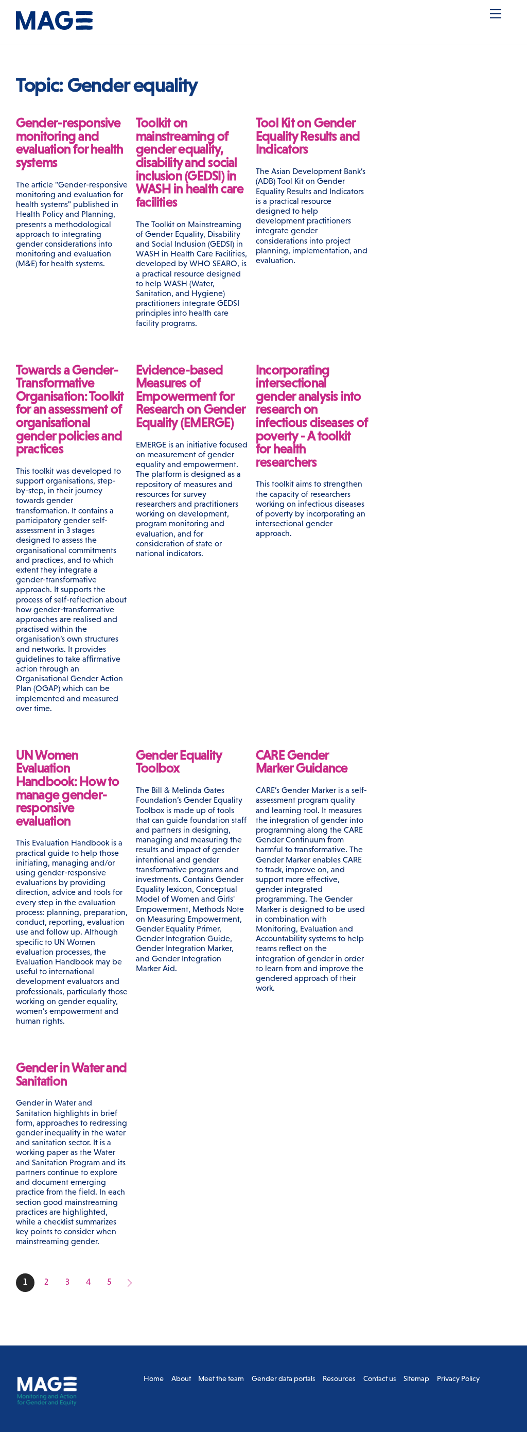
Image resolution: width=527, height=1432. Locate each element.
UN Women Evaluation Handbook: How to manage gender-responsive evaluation (67, 788)
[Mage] (54, 25)
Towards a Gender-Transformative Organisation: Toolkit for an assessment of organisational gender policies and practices (70, 410)
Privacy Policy (458, 1378)
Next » (130, 1282)
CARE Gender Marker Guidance (301, 762)
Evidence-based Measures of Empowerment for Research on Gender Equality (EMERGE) (190, 396)
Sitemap (416, 1378)
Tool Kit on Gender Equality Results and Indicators (308, 136)
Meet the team (221, 1378)
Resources (339, 1378)
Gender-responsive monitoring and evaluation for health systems (70, 142)
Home (154, 1378)
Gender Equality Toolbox (178, 762)
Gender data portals (283, 1378)
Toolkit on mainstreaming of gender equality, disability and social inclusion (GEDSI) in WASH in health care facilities (189, 162)
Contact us (379, 1378)
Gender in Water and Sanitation (71, 1074)
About (181, 1378)
